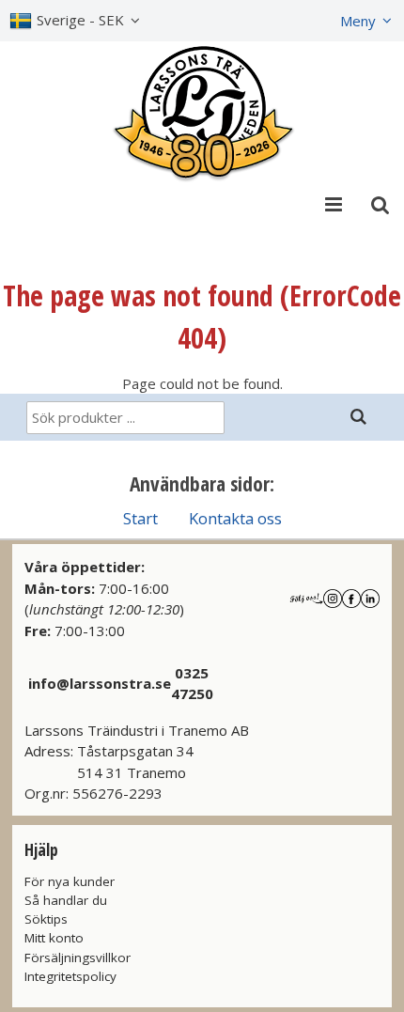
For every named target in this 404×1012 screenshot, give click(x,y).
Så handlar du (65, 900)
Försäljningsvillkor (77, 957)
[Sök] (358, 416)
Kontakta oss (235, 518)
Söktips (46, 919)
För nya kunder (69, 881)
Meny (358, 20)
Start (140, 518)
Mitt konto (54, 937)
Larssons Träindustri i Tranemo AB (136, 730)
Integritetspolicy (70, 976)
